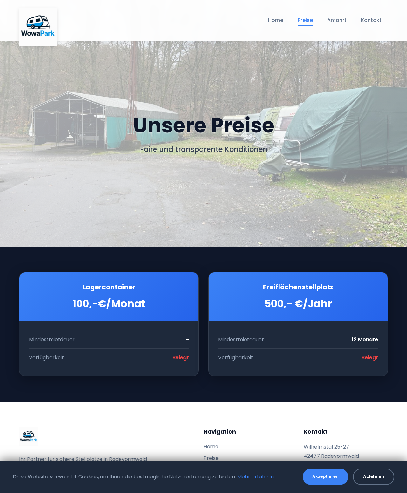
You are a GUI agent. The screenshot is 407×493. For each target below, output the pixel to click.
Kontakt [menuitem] (371, 20)
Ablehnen (373, 477)
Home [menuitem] (275, 20)
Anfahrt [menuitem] (337, 20)
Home (211, 446)
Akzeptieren (325, 477)
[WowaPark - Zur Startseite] (38, 20)
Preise (211, 458)
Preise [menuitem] (305, 20)
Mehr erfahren (255, 476)
